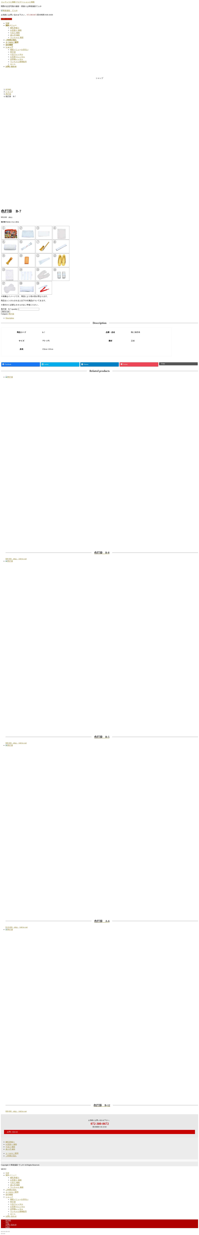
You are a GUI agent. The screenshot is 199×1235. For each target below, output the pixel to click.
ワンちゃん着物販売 (18, 62)
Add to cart (5, 311)
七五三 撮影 (15, 33)
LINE (8, 1227)
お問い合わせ (6, 19)
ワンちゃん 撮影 (16, 37)
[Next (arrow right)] (4, 1233)
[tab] (102, 318)
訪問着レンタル (16, 59)
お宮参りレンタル (17, 57)
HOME (8, 1220)
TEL (7, 1222)
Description (10, 318)
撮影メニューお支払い (19, 50)
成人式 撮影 (15, 35)
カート (13, 64)
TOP (7, 1173)
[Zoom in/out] (9, 1231)
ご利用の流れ (11, 1156)
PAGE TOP (192, 1196)
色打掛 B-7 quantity (9, 309)
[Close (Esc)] (2, 1231)
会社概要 (9, 1195)
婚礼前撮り (14, 28)
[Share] (4, 1231)
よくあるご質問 (12, 1153)
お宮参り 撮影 (16, 30)
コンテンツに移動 (8, 2)
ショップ (9, 1197)
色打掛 (13, 52)
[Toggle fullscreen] (6, 1231)
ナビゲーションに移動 (25, 2)
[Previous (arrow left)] (2, 1233)
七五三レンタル (16, 54)
